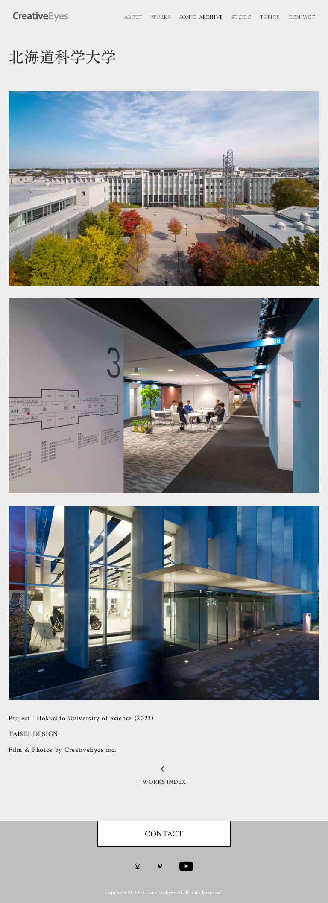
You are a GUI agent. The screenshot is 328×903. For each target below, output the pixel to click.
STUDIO (241, 17)
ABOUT (133, 17)
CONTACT (302, 17)
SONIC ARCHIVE (201, 17)
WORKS (161, 17)
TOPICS (270, 17)
